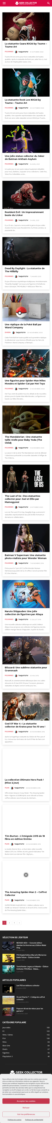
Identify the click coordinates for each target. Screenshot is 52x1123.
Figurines (9, 52)
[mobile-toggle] (4, 3)
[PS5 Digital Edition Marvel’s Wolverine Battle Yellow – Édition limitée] (8, 958)
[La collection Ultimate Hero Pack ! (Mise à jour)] (26, 762)
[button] (48, 3)
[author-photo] (16, 52)
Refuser (26, 1108)
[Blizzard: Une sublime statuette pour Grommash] (26, 650)
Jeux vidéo (21, 9)
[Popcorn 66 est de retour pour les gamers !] (8, 1011)
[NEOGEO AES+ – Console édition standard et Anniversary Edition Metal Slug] (8, 946)
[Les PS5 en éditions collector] (8, 988)
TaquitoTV (23, 52)
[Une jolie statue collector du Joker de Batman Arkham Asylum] (26, 139)
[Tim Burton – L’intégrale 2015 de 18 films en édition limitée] (26, 819)
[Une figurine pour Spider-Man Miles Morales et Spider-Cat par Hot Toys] (26, 363)
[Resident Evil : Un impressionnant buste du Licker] (26, 195)
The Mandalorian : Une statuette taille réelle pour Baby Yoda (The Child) (23, 440)
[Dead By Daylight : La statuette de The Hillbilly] (26, 251)
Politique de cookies (14, 1120)
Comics (5, 9)
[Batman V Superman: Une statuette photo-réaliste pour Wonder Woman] (26, 538)
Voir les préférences (26, 1114)
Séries (38, 9)
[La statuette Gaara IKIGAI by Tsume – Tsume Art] (26, 26)
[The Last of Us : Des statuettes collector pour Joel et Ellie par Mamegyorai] (26, 479)
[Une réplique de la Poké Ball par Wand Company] (26, 307)
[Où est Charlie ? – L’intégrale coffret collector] (8, 1000)
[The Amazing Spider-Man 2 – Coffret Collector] (26, 875)
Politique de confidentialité (34, 1120)
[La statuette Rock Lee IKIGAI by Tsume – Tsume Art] (26, 82)
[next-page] (19, 923)
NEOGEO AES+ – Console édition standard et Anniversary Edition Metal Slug (31, 945)
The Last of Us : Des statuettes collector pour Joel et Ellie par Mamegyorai (22, 499)
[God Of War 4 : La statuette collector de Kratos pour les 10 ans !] (26, 706)
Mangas (30, 9)
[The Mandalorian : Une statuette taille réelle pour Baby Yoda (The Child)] (26, 420)
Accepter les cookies (26, 1101)
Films (13, 9)
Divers (8, 332)
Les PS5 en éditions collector (28, 986)
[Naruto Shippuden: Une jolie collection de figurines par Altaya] (26, 594)
